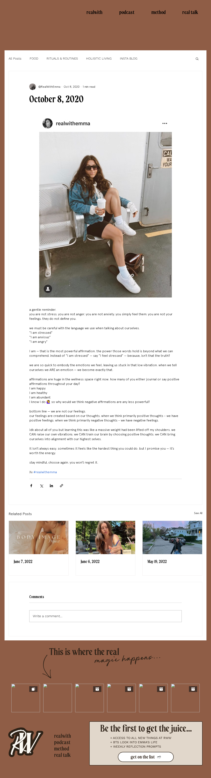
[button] (197, 58)
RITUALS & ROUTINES (62, 58)
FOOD (34, 58)
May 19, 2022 (157, 561)
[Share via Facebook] (31, 486)
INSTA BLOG (128, 58)
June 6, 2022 (90, 561)
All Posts (15, 58)
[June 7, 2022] (38, 537)
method (61, 749)
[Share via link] (61, 486)
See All (198, 513)
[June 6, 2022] (105, 537)
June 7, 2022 (23, 561)
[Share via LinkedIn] (51, 486)
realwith (62, 736)
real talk (62, 755)
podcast (62, 742)
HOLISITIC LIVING (99, 58)
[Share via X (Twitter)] (41, 486)
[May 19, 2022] (172, 537)
